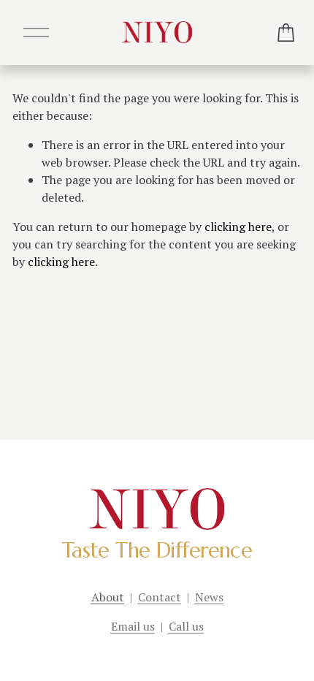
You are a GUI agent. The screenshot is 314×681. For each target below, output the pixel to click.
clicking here (238, 226)
